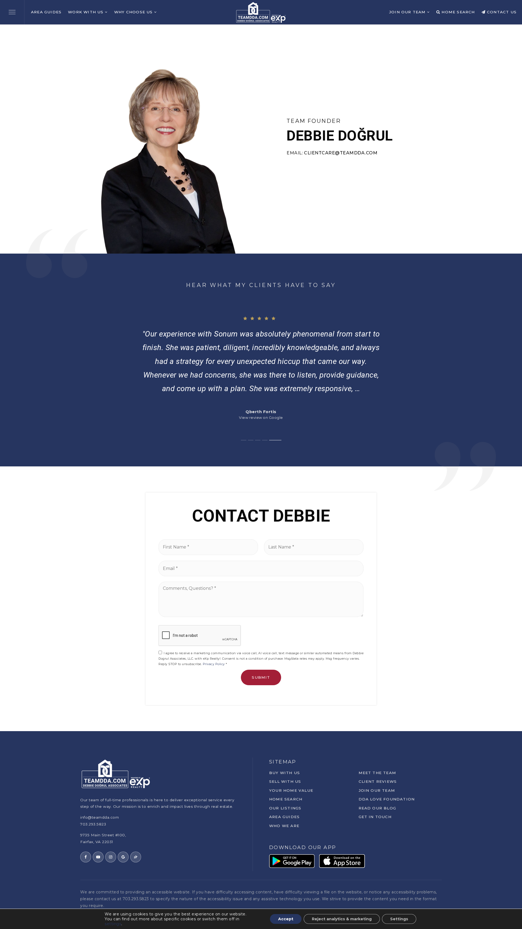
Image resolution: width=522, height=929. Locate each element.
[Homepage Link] (261, 11)
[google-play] (292, 860)
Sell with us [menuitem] (285, 781)
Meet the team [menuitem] (377, 773)
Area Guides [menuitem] (46, 12)
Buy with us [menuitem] (284, 773)
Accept (285, 918)
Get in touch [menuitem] (375, 817)
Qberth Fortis (261, 411)
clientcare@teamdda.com (340, 152)
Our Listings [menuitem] (285, 808)
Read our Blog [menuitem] (377, 808)
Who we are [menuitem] (284, 826)
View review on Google (261, 417)
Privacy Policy (214, 664)
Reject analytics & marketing (342, 918)
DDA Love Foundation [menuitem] (387, 799)
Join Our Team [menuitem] (408, 12)
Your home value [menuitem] (291, 790)
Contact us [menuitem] (501, 12)
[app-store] (342, 860)
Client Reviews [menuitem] (378, 781)
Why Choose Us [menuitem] (134, 12)
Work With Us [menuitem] (86, 12)
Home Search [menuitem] (457, 12)
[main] (261, 378)
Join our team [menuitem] (377, 790)
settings (113, 923)
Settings (399, 918)
